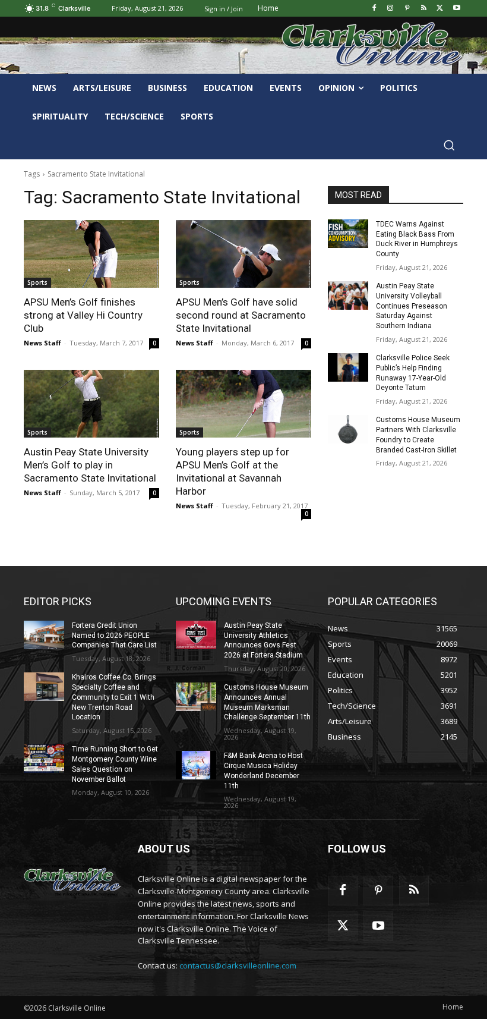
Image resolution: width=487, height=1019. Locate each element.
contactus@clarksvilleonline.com (237, 965)
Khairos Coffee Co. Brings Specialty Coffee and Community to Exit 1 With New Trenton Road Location (114, 697)
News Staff (42, 342)
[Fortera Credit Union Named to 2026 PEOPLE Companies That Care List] (44, 635)
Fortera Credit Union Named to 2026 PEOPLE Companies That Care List (114, 635)
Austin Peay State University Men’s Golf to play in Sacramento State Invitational (90, 465)
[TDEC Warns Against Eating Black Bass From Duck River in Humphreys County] (348, 233)
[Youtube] (456, 8)
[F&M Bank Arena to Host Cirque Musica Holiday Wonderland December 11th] (196, 765)
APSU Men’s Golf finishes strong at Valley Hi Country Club (83, 315)
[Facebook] (374, 8)
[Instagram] (390, 8)
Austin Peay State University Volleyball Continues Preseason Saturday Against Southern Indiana (411, 306)
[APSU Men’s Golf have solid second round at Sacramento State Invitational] (243, 254)
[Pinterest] (407, 8)
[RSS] (424, 8)
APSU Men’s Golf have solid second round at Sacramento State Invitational (241, 315)
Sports (37, 282)
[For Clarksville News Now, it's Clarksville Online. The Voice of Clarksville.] (72, 880)
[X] (440, 8)
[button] (449, 145)
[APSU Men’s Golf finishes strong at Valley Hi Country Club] (91, 254)
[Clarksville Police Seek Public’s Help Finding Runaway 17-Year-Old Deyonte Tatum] (348, 367)
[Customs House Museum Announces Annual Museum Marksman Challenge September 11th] (196, 697)
